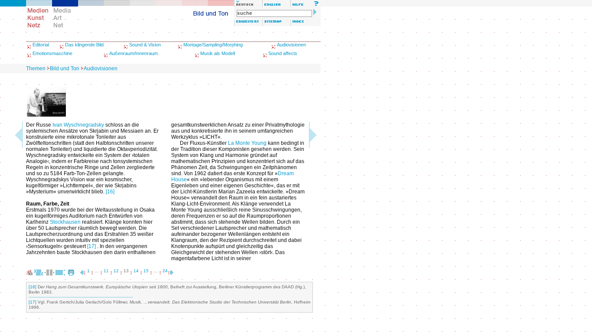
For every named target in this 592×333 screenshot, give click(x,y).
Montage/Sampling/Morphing (213, 44)
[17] (91, 246)
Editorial (41, 44)
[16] (110, 192)
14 (136, 270)
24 (165, 270)
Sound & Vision (145, 44)
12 (116, 270)
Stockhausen (65, 222)
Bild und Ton (64, 68)
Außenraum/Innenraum (133, 53)
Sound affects (282, 53)
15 (146, 270)
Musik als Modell (217, 53)
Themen (36, 68)
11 (106, 270)
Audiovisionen (291, 44)
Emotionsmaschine (52, 53)
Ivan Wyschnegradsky (78, 125)
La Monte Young (247, 143)
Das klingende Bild (84, 44)
